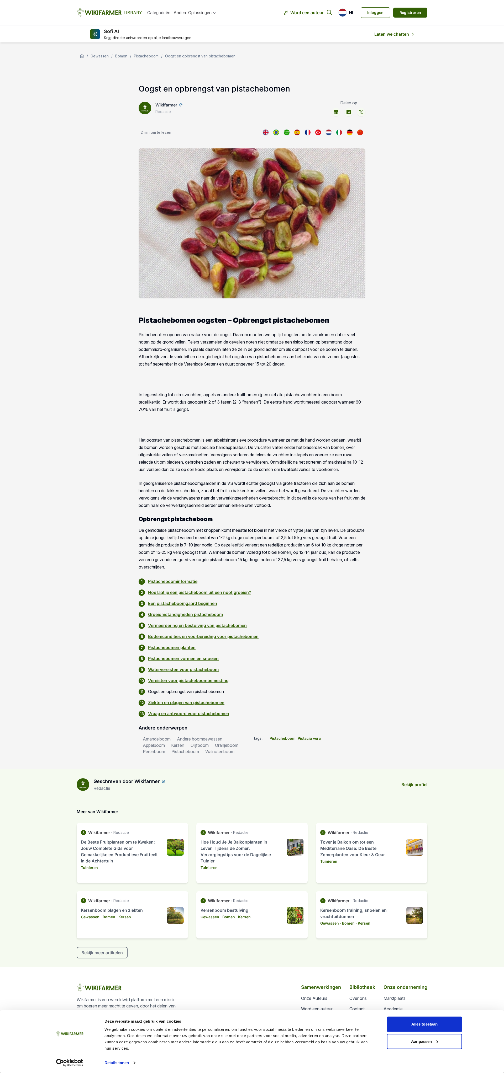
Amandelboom (157, 739)
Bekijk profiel (414, 784)
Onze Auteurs (314, 998)
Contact (357, 1008)
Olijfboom (200, 745)
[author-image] (83, 784)
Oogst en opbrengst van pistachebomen (200, 56)
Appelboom (154, 745)
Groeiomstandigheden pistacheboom (185, 614)
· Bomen (108, 917)
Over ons (358, 998)
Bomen (121, 56)
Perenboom (154, 751)
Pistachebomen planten (172, 647)
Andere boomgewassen (199, 739)
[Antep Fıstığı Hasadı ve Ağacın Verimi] (318, 132)
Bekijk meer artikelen (102, 952)
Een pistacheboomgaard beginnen (182, 603)
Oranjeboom (226, 745)
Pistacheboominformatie (172, 581)
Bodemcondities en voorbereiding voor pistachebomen (203, 636)
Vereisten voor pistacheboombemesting (188, 680)
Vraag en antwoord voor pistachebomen (188, 713)
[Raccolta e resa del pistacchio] (339, 132)
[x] (361, 112)
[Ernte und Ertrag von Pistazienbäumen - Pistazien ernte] (349, 132)
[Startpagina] (82, 56)
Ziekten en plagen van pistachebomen (186, 702)
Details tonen (116, 1062)
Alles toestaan (424, 1024)
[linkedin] (336, 112)
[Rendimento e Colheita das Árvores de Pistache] (276, 132)
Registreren (410, 12)
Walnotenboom (219, 751)
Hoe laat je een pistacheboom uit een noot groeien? (199, 592)
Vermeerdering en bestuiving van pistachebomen (197, 625)
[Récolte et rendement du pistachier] (307, 132)
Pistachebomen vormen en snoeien (183, 658)
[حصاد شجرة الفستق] (287, 132)
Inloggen (375, 12)
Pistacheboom (146, 56)
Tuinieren (89, 867)
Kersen (177, 745)
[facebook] (348, 112)
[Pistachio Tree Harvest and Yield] (265, 132)
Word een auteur (307, 12)
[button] (346, 12)
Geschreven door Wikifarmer (126, 781)
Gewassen (100, 56)
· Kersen (123, 917)
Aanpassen (421, 1041)
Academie (393, 1008)
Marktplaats (395, 998)
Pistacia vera (309, 738)
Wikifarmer (166, 105)
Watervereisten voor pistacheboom (183, 669)
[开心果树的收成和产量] (360, 132)
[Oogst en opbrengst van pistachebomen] (329, 132)
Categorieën (158, 12)
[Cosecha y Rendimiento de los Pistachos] (297, 132)
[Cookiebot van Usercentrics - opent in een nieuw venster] (70, 1063)
